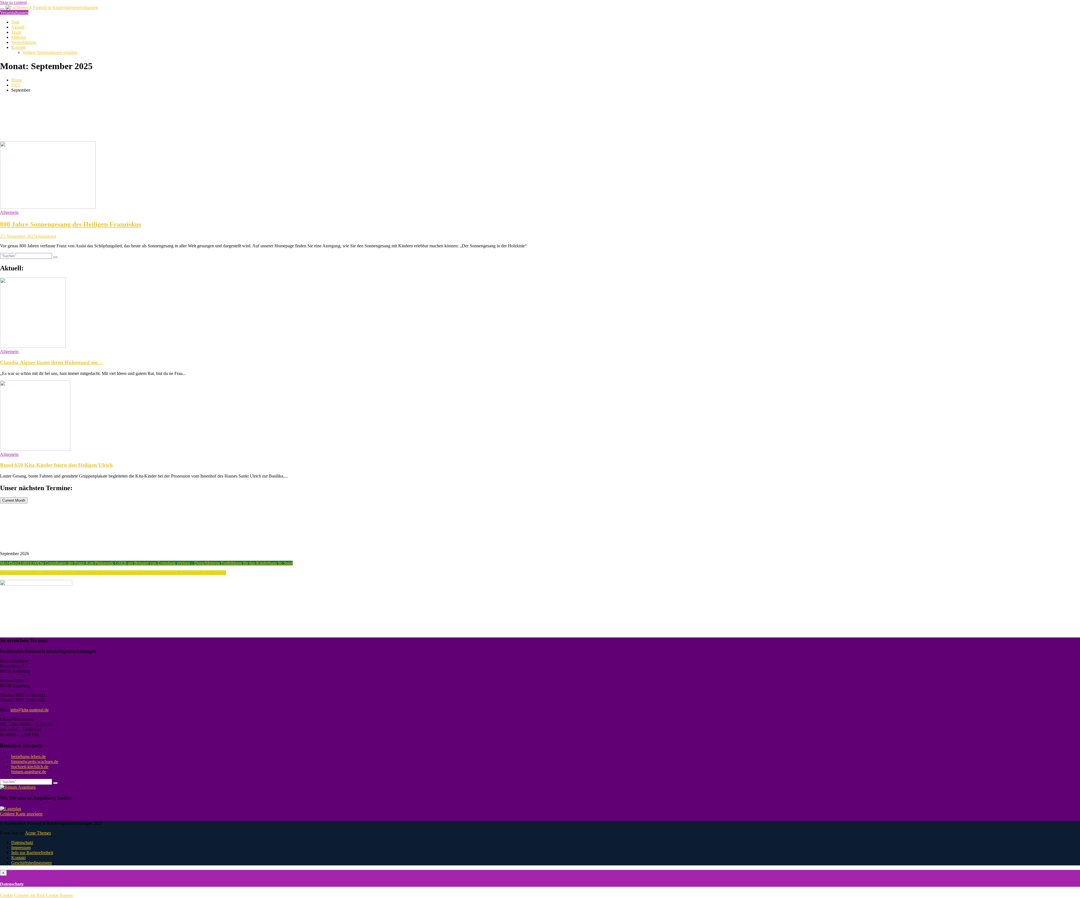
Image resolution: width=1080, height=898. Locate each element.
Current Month (13, 500)
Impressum (21, 847)
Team (16, 32)
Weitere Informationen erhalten (49, 52)
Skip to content (13, 2)
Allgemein (9, 212)
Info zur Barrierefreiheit (32, 852)
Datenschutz (22, 842)
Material (18, 37)
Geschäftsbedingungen (31, 862)
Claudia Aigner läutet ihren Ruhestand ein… (51, 362)
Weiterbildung (23, 42)
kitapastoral (46, 236)
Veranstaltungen (14, 12)
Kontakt (18, 47)
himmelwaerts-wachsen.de (34, 761)
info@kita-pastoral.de (29, 709)
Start (15, 22)
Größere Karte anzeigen (21, 813)
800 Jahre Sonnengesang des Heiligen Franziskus (70, 224)
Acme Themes (38, 833)
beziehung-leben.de (28, 756)
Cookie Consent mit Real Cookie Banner (36, 895)
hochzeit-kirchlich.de (29, 766)
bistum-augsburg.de (28, 771)
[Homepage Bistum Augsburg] (18, 787)
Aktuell (17, 27)
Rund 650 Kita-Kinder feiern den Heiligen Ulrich (56, 465)
